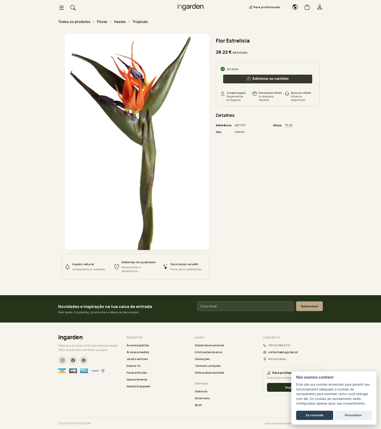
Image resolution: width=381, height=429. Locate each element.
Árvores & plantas (138, 345)
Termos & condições (207, 366)
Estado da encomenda (209, 345)
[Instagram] (62, 360)
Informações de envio (208, 352)
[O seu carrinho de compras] (305, 7)
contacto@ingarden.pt (283, 352)
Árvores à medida (138, 352)
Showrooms (202, 398)
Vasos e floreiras (137, 379)
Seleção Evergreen (138, 386)
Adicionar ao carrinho (270, 78)
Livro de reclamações (278, 423)
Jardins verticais (137, 359)
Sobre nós (201, 391)
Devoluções (202, 359)
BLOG (198, 405)
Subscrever (309, 306)
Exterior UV (133, 366)
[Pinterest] (83, 360)
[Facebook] (73, 360)
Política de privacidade (209, 373)
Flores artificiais (137, 373)
